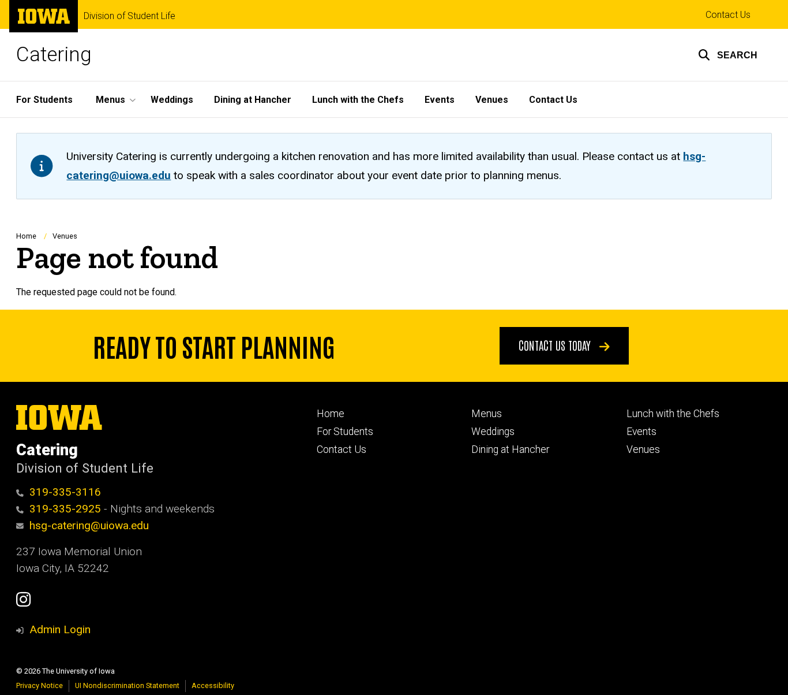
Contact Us (728, 14)
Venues (491, 99)
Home (26, 236)
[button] (728, 55)
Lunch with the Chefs (358, 99)
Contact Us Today (556, 344)
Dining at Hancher (252, 99)
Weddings (172, 99)
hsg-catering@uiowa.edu (89, 525)
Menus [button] (110, 99)
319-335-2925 (65, 508)
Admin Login (60, 629)
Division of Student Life (129, 16)
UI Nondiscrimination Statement (127, 685)
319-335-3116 (65, 492)
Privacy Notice (39, 685)
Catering (54, 54)
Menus (486, 413)
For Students (44, 99)
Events (440, 99)
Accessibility (213, 685)
